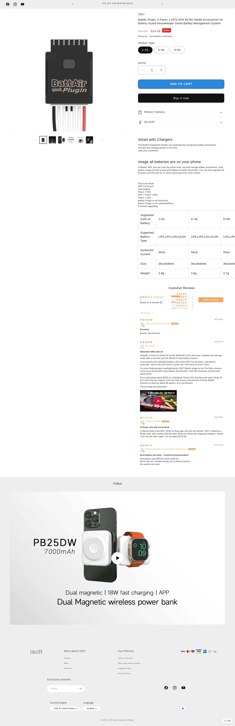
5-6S (177, 49)
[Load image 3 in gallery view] (61, 140)
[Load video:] (117, 558)
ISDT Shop (112, 720)
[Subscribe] (80, 688)
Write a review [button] (211, 300)
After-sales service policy (129, 663)
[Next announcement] (162, 4)
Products (68, 668)
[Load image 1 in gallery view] (43, 140)
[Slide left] (35, 140)
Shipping (142, 36)
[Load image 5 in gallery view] (80, 140)
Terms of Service (125, 658)
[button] (181, 112)
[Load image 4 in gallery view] (71, 140)
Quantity (142, 63)
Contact (67, 658)
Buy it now (181, 98)
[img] (146, 320)
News (66, 663)
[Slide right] (102, 140)
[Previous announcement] (72, 4)
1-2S (145, 49)
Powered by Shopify (126, 720)
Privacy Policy (124, 673)
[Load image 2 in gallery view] (52, 140)
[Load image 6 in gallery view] (89, 140)
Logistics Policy (125, 668)
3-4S (161, 49)
